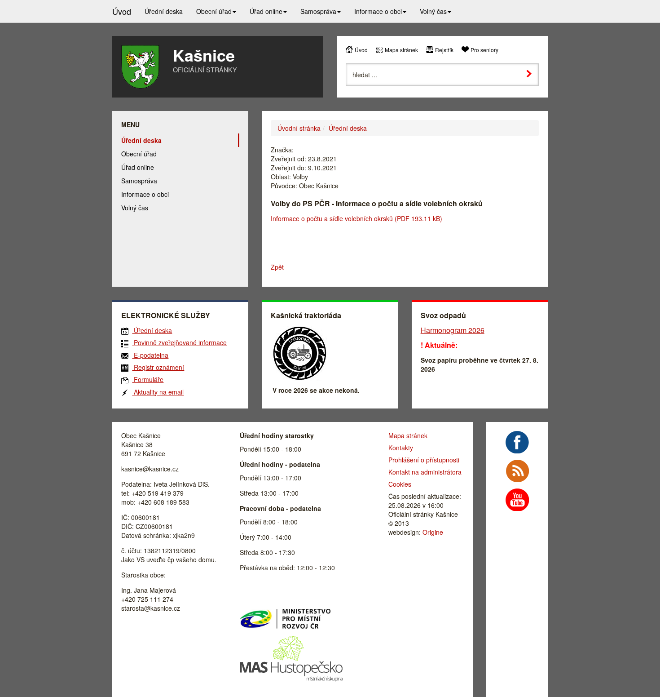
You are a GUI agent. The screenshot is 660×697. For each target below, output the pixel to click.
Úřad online (137, 167)
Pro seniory (484, 49)
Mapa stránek (401, 49)
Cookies (399, 483)
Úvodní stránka (299, 128)
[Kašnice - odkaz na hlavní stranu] (140, 67)
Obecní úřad (139, 153)
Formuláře (147, 379)
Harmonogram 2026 (452, 330)
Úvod (361, 49)
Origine (432, 532)
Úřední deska (348, 128)
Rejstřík (444, 49)
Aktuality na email (158, 391)
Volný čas (134, 207)
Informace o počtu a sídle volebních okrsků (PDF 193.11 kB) (356, 218)
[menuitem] (163, 11)
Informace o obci (145, 194)
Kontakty (400, 447)
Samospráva (139, 180)
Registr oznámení (158, 367)
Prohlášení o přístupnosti (423, 459)
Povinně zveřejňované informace (179, 342)
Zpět (277, 266)
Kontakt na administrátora (425, 471)
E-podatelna (150, 355)
